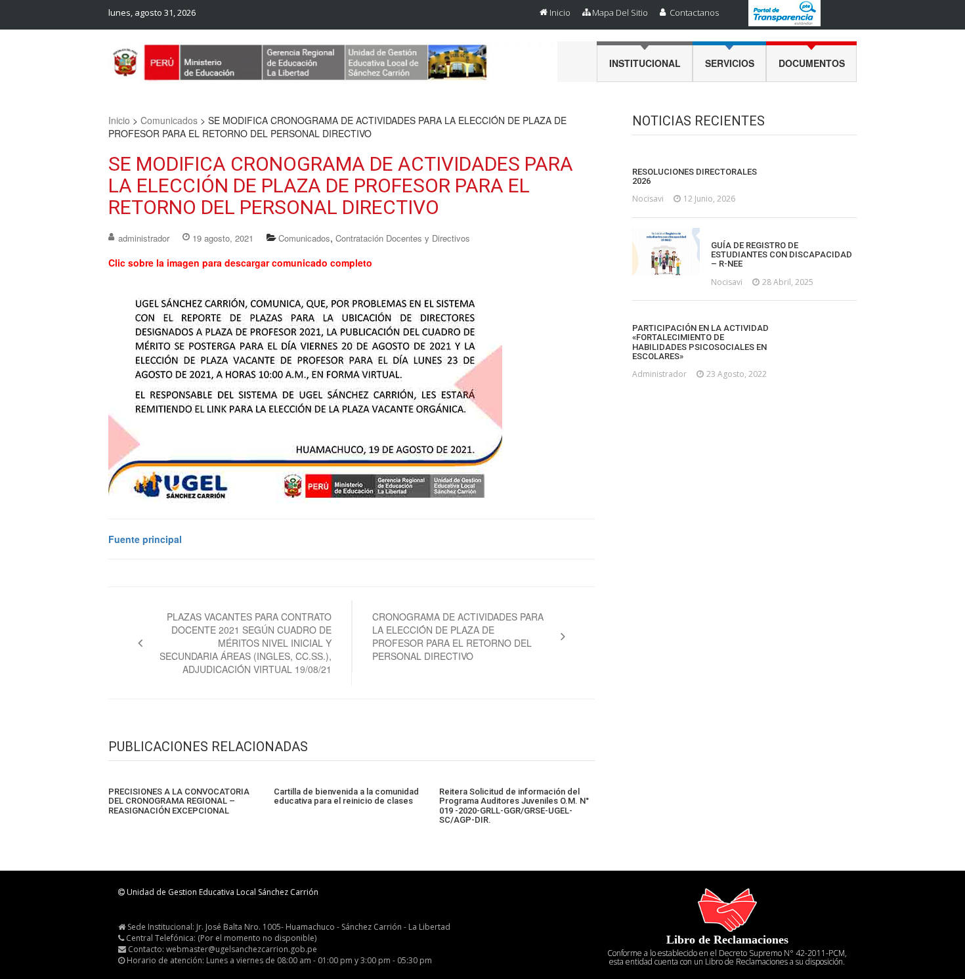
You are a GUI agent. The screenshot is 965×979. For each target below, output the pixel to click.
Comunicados (169, 120)
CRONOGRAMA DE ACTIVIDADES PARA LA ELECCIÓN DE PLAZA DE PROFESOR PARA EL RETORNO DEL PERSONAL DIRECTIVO (458, 636)
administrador (143, 238)
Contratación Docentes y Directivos (402, 238)
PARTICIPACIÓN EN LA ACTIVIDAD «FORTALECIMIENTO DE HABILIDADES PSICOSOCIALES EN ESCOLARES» (700, 342)
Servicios (729, 63)
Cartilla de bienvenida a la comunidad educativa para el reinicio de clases (346, 796)
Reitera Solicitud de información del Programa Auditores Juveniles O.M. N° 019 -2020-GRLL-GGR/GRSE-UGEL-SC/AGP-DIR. (514, 806)
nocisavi (648, 198)
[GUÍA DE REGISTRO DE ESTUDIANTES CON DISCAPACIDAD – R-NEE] (666, 251)
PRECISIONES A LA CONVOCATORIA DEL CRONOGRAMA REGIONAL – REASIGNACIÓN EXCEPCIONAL (178, 801)
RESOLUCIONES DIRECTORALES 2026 (694, 176)
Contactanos (694, 12)
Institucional (645, 63)
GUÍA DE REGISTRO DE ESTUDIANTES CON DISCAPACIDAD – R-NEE (781, 255)
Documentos (812, 63)
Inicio (559, 12)
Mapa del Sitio (620, 12)
